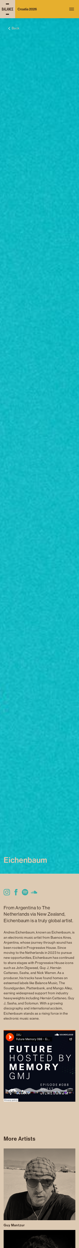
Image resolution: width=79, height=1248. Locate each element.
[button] (71, 9)
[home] (19, 9)
